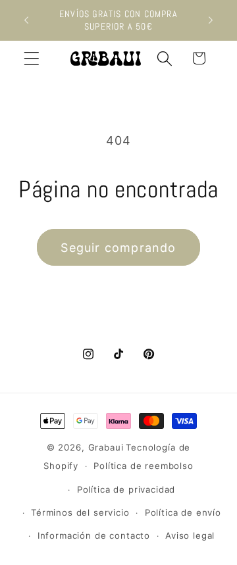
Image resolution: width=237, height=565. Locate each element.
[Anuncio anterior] (26, 20)
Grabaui (106, 447)
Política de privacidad (126, 489)
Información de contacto (94, 535)
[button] (31, 58)
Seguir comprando (118, 248)
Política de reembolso (143, 465)
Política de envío (183, 512)
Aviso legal (190, 535)
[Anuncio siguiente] (210, 20)
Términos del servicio (80, 512)
